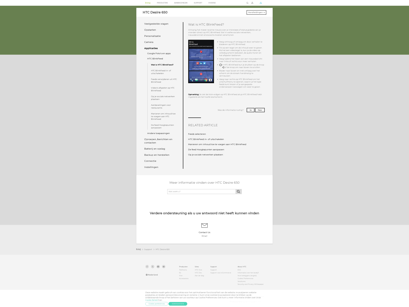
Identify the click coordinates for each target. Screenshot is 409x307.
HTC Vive (198, 270)
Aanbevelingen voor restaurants (161, 106)
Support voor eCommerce (220, 273)
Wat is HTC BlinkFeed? (162, 65)
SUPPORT (198, 3)
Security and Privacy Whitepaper (251, 284)
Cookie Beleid (151, 300)
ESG (239, 270)
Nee (260, 110)
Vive (181, 276)
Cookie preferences (157, 304)
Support (148, 249)
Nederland (153, 275)
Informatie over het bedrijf (248, 273)
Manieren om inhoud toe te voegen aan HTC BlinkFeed (163, 116)
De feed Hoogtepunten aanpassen (162, 126)
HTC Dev (198, 273)
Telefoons (183, 270)
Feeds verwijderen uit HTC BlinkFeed (164, 80)
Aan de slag (199, 276)
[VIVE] (261, 3)
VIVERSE (212, 3)
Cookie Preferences (245, 278)
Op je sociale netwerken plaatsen (163, 97)
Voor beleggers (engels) (247, 276)
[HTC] (147, 3)
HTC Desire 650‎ (163, 249)
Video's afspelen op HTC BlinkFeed (163, 89)
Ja (251, 110)
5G (180, 273)
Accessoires (184, 278)
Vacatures (242, 281)
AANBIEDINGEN (181, 3)
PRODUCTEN (162, 3)
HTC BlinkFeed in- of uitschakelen (161, 72)
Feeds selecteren (197, 134)
